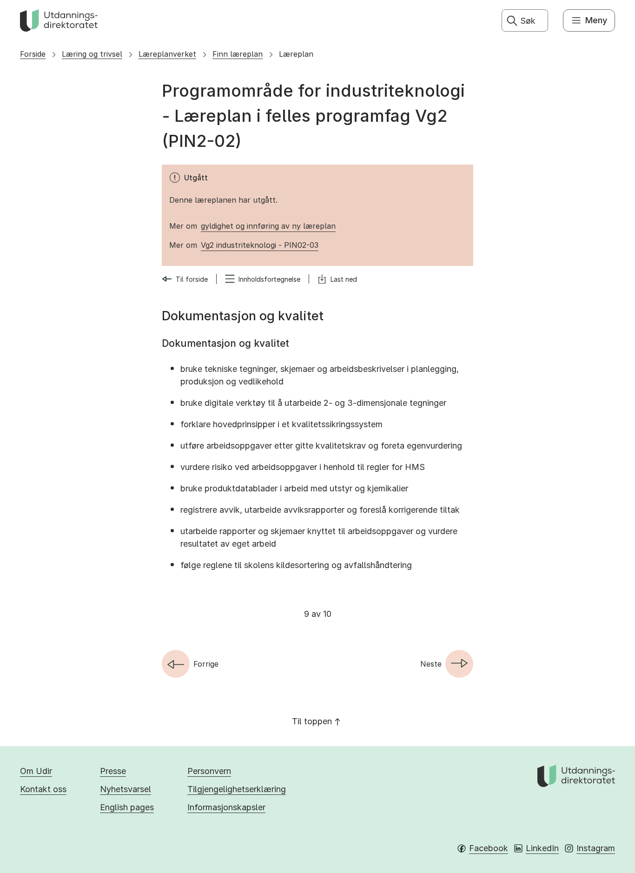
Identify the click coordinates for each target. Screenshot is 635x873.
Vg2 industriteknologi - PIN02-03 (259, 245)
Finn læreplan (237, 54)
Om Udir (36, 771)
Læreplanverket (167, 54)
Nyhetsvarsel (125, 789)
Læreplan (296, 54)
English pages (127, 807)
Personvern (209, 771)
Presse (113, 771)
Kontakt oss (43, 789)
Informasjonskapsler (226, 807)
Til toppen (312, 721)
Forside (33, 54)
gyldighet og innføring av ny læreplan (268, 226)
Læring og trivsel (92, 54)
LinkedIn (542, 848)
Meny (596, 20)
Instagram (595, 848)
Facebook (488, 848)
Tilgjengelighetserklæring (236, 789)
